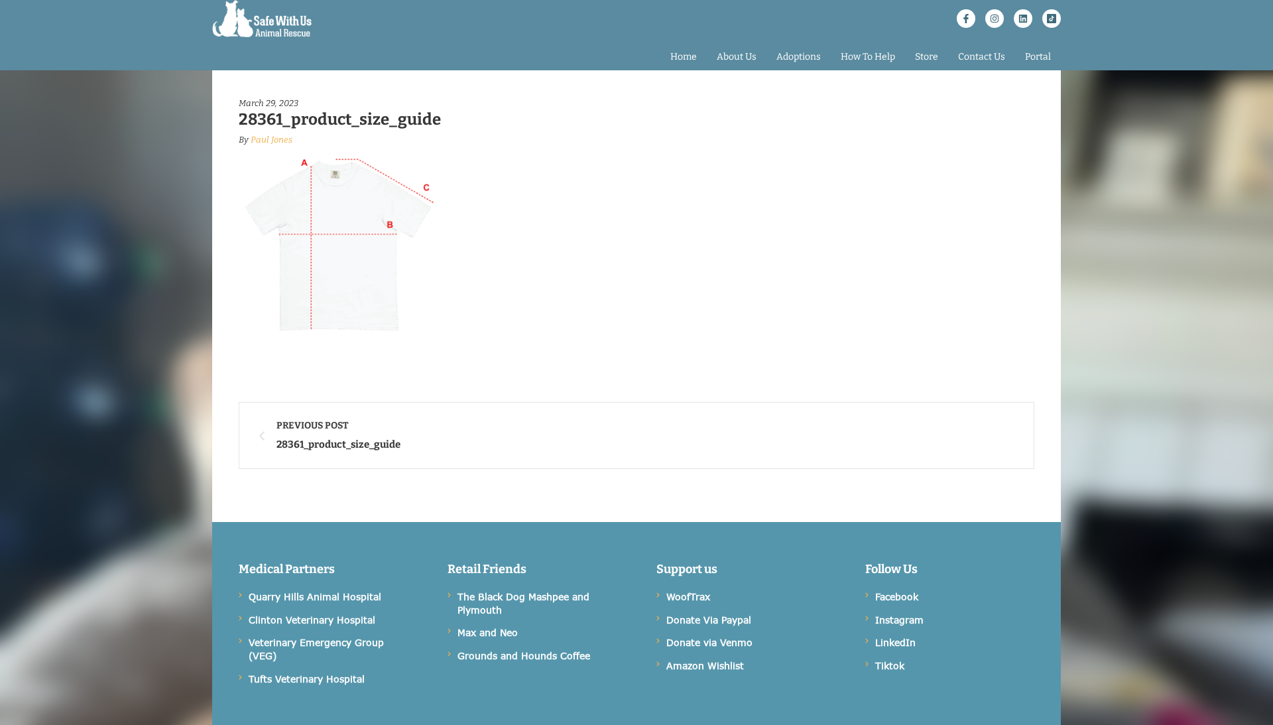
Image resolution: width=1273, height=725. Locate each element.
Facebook (896, 596)
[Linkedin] (1023, 18)
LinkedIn (895, 642)
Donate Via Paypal (708, 620)
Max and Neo (487, 632)
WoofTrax (688, 596)
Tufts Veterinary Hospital (307, 679)
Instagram (899, 620)
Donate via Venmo (709, 642)
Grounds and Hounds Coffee (523, 655)
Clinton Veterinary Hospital (312, 620)
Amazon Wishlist (705, 665)
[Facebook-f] (966, 18)
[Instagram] (994, 18)
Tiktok (889, 665)
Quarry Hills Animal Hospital (315, 596)
